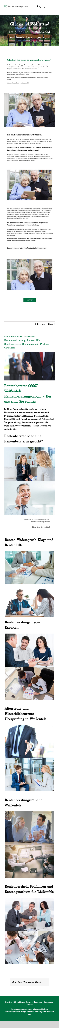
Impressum (38, 1002)
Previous (41, 324)
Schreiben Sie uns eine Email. (26, 982)
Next (50, 324)
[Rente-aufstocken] (29, 257)
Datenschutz (48, 1002)
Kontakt (30, 1004)
